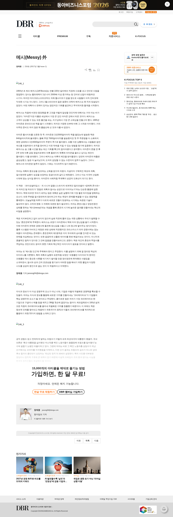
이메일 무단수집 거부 (108, 499)
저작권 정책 (59, 499)
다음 (96, 441)
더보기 (86, 70)
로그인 (121, 12)
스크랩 (98, 70)
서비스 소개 (21, 499)
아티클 (36, 36)
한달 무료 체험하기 (44, 392)
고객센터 (139, 12)
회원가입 (129, 12)
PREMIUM (62, 36)
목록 (87, 441)
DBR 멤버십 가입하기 (71, 392)
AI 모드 (149, 24)
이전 (79, 441)
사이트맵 (131, 499)
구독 (88, 36)
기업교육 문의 (151, 12)
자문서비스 (114, 36)
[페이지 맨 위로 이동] (164, 509)
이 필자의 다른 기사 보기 (43, 419)
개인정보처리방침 (82, 499)
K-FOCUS (140, 36)
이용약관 (40, 499)
